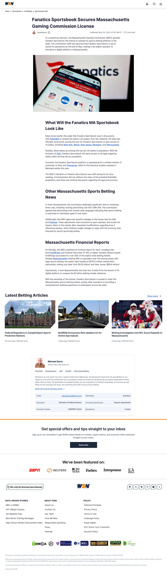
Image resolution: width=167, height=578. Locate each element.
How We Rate (51, 518)
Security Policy (91, 531)
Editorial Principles (92, 505)
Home (7, 11)
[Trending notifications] (147, 4)
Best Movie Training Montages (20, 518)
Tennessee (72, 165)
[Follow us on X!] (135, 486)
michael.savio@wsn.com (72, 396)
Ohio (59, 153)
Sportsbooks (17, 11)
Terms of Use (90, 514)
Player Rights (90, 522)
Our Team (49, 514)
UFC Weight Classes (15, 509)
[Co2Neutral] (129, 543)
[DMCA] (39, 543)
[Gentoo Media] (81, 543)
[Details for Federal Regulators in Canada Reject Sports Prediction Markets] (30, 314)
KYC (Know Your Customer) (97, 527)
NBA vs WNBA (12, 505)
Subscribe (83, 445)
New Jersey (86, 144)
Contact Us (50, 509)
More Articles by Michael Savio (48, 389)
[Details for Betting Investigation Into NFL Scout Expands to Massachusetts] (137, 314)
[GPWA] (115, 543)
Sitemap (48, 531)
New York (68, 144)
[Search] (154, 3)
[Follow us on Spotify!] (153, 486)
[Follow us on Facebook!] (130, 486)
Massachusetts (60, 258)
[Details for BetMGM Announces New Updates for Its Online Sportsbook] (83, 314)
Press (47, 527)
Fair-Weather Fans (14, 514)
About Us (49, 505)
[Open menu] (160, 4)
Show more (152, 296)
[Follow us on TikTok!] (159, 486)
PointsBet (54, 139)
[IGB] (63, 543)
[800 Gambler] (99, 543)
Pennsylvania (112, 144)
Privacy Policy (90, 509)
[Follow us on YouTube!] (141, 486)
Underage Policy (91, 518)
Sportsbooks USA (41, 11)
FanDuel (53, 222)
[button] (160, 4)
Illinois (77, 144)
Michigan (97, 144)
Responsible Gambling (55, 522)
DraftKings (28, 11)
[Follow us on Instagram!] (147, 486)
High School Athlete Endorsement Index (24, 522)
